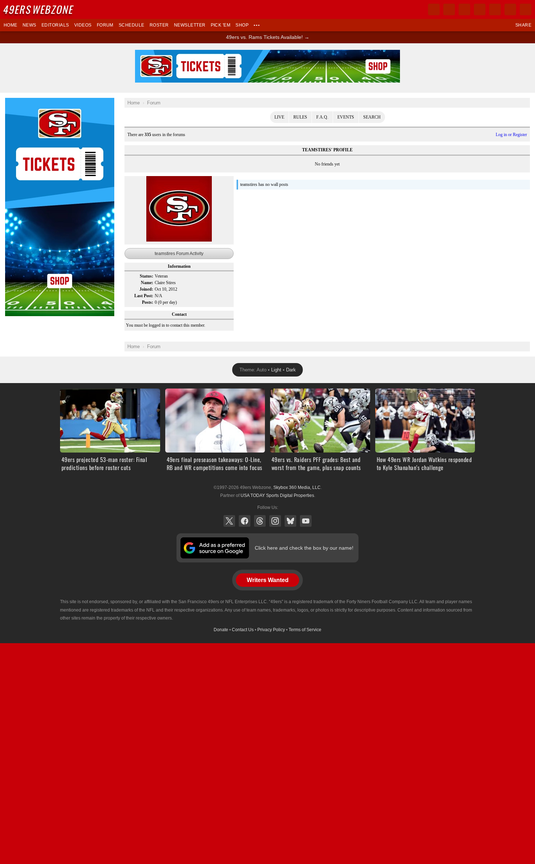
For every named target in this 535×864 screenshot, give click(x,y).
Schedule (131, 25)
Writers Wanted (268, 580)
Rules (300, 117)
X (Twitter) (229, 521)
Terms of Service (305, 629)
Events (345, 117)
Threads (260, 521)
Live (279, 117)
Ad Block (15, 102)
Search (372, 117)
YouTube (306, 521)
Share (523, 25)
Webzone (39, 9)
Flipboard (495, 9)
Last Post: (143, 295)
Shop (242, 25)
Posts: (147, 302)
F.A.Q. (322, 117)
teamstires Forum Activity (179, 253)
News (29, 25)
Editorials (55, 25)
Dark (291, 370)
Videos (83, 25)
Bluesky (290, 521)
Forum (105, 25)
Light (276, 370)
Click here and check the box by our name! (304, 548)
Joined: (146, 289)
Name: (147, 282)
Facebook (244, 521)
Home (10, 25)
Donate (221, 629)
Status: (146, 276)
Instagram (275, 521)
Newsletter (190, 25)
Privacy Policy (271, 629)
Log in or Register (511, 134)
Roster (159, 25)
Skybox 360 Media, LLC (297, 487)
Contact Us (243, 629)
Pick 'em (221, 25)
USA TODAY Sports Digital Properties (277, 495)
